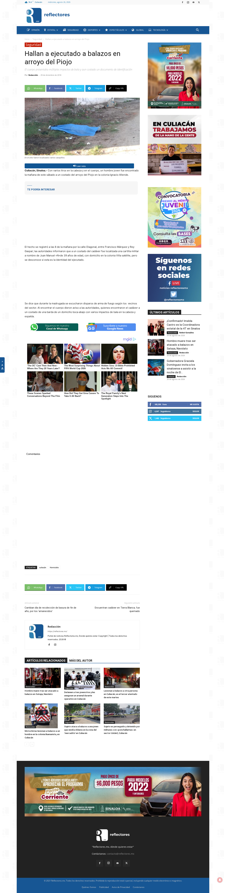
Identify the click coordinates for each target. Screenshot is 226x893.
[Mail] (193, 2)
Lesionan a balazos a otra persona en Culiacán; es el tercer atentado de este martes (120, 694)
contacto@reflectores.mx (120, 853)
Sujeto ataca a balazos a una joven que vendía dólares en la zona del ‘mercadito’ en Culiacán (81, 729)
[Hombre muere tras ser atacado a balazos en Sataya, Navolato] (43, 678)
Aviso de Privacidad (121, 887)
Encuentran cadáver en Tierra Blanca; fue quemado (117, 609)
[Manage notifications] (220, 880)
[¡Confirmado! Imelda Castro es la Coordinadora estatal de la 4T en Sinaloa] (156, 327)
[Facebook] (182, 2)
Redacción (33, 75)
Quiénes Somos (89, 887)
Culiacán (171, 376)
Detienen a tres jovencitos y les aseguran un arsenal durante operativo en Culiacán (79, 695)
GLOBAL (140, 30)
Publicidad (104, 887)
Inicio (27, 39)
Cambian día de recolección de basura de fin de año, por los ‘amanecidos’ (50, 609)
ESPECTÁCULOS (117, 30)
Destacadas (30, 686)
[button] (197, 30)
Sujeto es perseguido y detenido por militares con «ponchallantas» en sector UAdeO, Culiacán (122, 729)
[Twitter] (198, 2)
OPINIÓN (35, 30)
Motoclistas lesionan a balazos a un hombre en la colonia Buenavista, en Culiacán (42, 734)
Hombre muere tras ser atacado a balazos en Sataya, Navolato (181, 344)
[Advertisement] (137, 14)
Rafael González (186, 332)
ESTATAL (51, 30)
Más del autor (80, 660)
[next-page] (32, 744)
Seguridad (37, 39)
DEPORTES (93, 30)
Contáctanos (138, 887)
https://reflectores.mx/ (57, 631)
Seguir (196, 411)
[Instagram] (187, 2)
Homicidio (54, 567)
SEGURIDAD (73, 30)
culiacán (42, 567)
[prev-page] (27, 744)
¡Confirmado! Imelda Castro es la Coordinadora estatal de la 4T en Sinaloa (183, 324)
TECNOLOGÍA (159, 30)
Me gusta (194, 404)
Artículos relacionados (46, 660)
